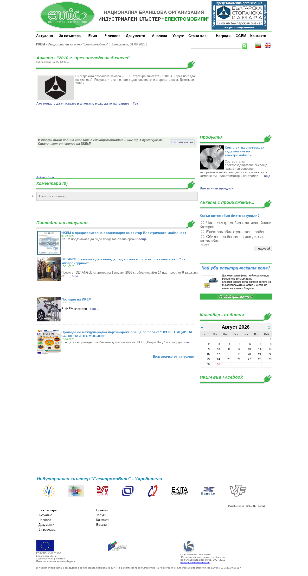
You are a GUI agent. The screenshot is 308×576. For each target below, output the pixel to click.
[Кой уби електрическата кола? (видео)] (236, 298)
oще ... (145, 239)
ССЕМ (241, 36)
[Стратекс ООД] (153, 496)
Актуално (44, 36)
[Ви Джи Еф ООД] (237, 496)
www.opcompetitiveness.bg (195, 562)
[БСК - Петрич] (76, 496)
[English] (268, 47)
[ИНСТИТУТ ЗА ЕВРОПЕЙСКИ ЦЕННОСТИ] (49, 496)
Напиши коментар (52, 196)
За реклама (46, 529)
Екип (92, 36)
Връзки (101, 524)
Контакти (258, 36)
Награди (223, 36)
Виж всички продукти (216, 188)
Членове (112, 36)
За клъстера (70, 36)
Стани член (198, 36)
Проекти (102, 510)
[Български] (258, 47)
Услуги (178, 36)
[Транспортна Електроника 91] (128, 496)
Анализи (159, 36)
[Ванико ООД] (208, 496)
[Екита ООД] (179, 496)
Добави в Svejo (45, 177)
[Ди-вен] (103, 496)
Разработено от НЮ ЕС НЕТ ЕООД (246, 506)
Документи (135, 36)
